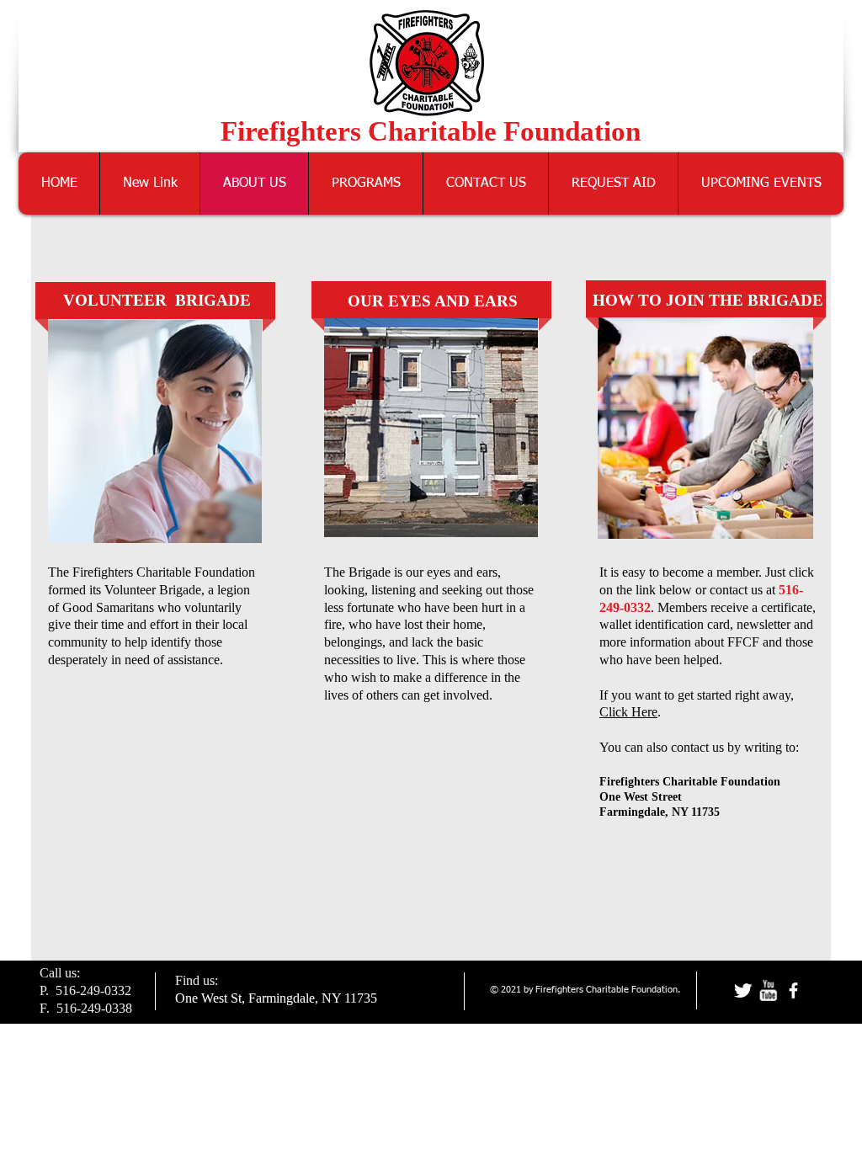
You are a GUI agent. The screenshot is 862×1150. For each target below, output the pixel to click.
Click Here (628, 712)
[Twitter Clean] (742, 990)
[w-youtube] (768, 990)
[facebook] (793, 990)
